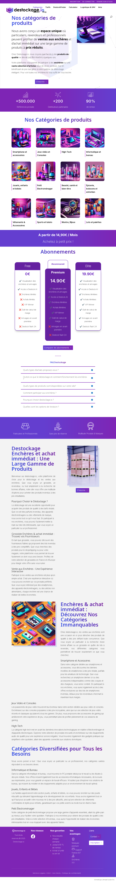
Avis (100, 7)
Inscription (75, 1)
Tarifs (47, 7)
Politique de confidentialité (71, 873)
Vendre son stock (105, 1)
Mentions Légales (39, 873)
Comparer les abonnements (56, 348)
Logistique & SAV (87, 7)
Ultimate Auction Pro (108, 880)
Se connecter (88, 1)
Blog (44, 12)
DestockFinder (59, 7)
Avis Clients (56, 873)
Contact (36, 12)
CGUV (48, 873)
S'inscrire (40, 82)
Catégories (37, 7)
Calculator (73, 7)
